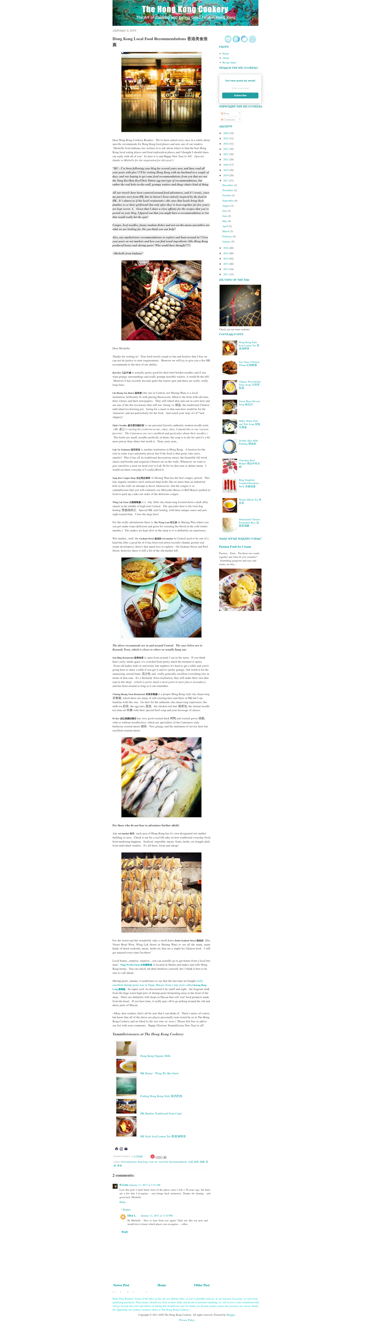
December (228, 185)
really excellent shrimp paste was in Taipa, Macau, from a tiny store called (159, 985)
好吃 (196, 1161)
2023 (226, 149)
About (226, 58)
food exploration (129, 1161)
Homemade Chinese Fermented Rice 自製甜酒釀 (249, 522)
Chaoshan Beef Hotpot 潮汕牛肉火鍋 (249, 463)
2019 (226, 170)
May (225, 221)
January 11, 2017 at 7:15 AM (144, 1185)
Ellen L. (131, 1215)
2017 (226, 180)
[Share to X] (162, 1157)
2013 (226, 263)
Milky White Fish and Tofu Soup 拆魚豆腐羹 (249, 424)
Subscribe (240, 95)
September (228, 200)
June (225, 216)
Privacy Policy (187, 1320)
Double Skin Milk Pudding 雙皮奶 (248, 442)
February (227, 236)
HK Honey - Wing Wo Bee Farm (160, 1073)
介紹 (190, 1161)
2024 (226, 143)
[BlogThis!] (159, 1157)
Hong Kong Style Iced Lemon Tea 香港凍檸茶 (249, 345)
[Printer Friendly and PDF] (121, 1151)
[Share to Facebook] (165, 1157)
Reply (123, 1202)
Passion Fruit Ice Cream (235, 546)
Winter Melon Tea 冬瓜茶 (250, 501)
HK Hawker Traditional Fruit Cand (160, 1113)
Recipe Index (229, 62)
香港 (119, 1165)
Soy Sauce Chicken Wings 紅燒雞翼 (249, 363)
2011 (226, 274)
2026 (226, 133)
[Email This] (156, 1157)
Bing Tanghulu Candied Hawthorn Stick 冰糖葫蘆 (249, 483)
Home (161, 1284)
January (226, 241)
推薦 (202, 1161)
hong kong (143, 1161)
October (227, 195)
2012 (226, 269)
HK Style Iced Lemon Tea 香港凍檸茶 (163, 1136)
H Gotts (124, 1185)
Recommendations (178, 1161)
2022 (226, 154)
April (225, 226)
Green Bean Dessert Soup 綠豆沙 (249, 402)
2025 (226, 138)
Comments (229, 119)
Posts (226, 113)
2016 (226, 248)
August (226, 205)
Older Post (202, 1284)
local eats (153, 1161)
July (224, 210)
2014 (226, 258)
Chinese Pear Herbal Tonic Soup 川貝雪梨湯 (250, 385)
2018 (226, 175)
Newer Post (121, 1284)
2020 (226, 164)
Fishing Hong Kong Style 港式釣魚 (161, 1096)
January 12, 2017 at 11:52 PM (157, 1215)
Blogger (231, 1314)
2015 (226, 253)
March (226, 231)
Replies (127, 1209)
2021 (226, 159)
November (228, 190)
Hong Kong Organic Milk (156, 1056)
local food (163, 1161)
